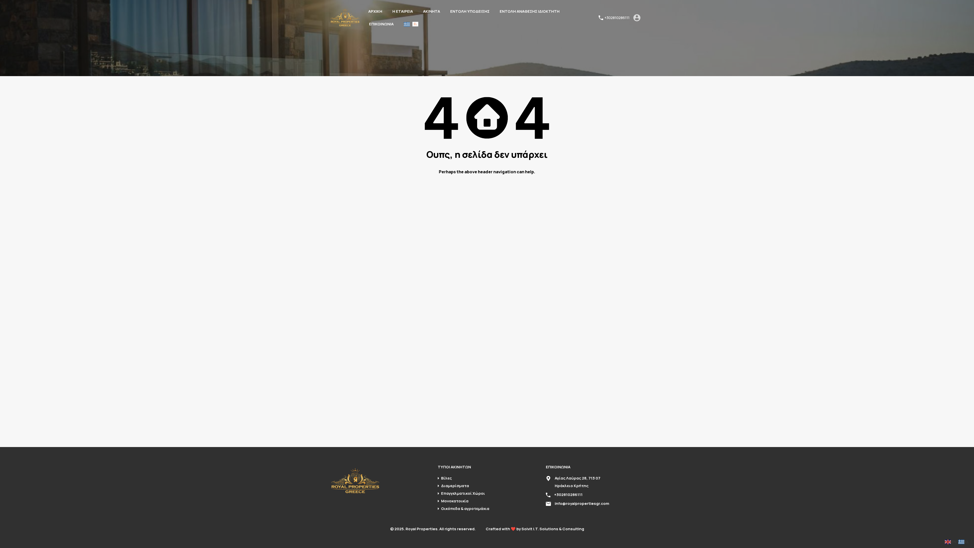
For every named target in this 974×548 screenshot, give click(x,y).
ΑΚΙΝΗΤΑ (431, 11)
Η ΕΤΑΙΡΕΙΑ (402, 11)
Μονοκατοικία (454, 501)
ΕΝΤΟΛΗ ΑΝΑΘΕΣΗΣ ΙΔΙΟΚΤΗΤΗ (530, 11)
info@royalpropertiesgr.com (582, 503)
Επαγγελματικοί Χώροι (463, 493)
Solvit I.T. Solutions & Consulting (552, 529)
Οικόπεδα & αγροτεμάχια (465, 508)
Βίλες (446, 478)
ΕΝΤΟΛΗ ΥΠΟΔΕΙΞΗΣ (470, 11)
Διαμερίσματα (455, 485)
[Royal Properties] (345, 25)
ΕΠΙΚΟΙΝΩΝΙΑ (381, 24)
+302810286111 (617, 18)
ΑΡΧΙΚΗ (375, 11)
